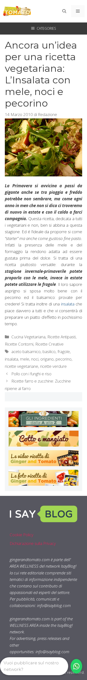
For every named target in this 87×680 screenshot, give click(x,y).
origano (47, 359)
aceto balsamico (26, 351)
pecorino (64, 359)
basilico (49, 351)
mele (24, 359)
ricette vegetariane (21, 366)
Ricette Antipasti (61, 337)
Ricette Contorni (19, 344)
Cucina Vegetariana (28, 337)
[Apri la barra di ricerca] (64, 11)
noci (34, 359)
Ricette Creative (49, 344)
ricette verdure (53, 366)
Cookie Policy (21, 534)
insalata (67, 304)
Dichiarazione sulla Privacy (33, 543)
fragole (64, 351)
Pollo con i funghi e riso (31, 373)
